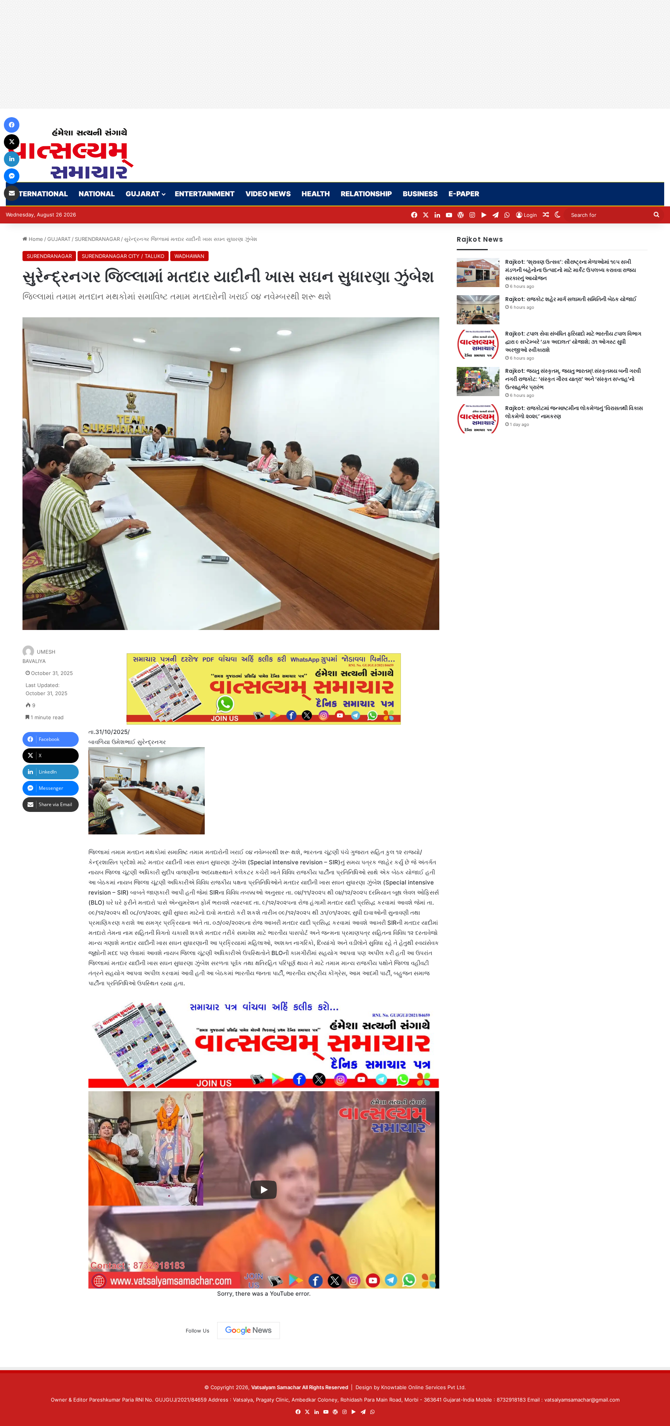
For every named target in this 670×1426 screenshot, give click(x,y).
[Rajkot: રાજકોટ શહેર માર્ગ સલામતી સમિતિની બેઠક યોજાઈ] (478, 309)
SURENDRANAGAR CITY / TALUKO (123, 256)
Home (35, 239)
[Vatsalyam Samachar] (70, 153)
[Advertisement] (232, 54)
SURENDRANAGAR (97, 239)
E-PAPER (464, 194)
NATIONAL (97, 194)
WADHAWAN (189, 256)
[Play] (263, 1189)
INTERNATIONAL (39, 194)
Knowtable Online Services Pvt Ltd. (423, 1387)
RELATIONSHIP (366, 194)
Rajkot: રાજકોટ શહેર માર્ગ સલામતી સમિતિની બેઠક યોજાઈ (571, 299)
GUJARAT (143, 194)
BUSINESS (420, 194)
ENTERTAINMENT (205, 194)
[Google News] (248, 1330)
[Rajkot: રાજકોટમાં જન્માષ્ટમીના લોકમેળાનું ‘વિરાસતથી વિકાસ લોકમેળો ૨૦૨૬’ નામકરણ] (478, 418)
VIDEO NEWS (268, 194)
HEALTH (316, 194)
